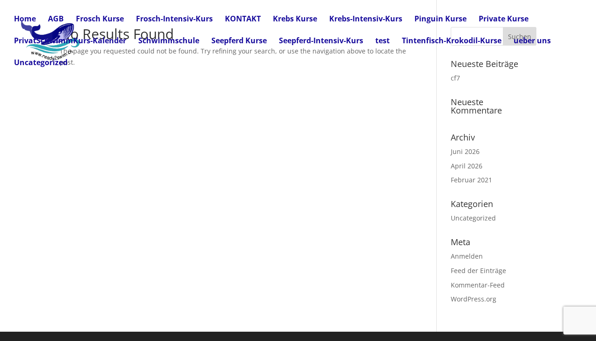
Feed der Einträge (478, 270)
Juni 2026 (465, 151)
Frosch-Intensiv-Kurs (174, 19)
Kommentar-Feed (478, 285)
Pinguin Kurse (440, 19)
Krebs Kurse (295, 19)
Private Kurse (503, 19)
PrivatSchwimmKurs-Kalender (70, 41)
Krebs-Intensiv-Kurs (365, 19)
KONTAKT (243, 19)
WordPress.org (473, 298)
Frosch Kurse (100, 19)
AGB (56, 19)
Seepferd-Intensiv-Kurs (321, 41)
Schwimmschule (168, 41)
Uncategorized (41, 63)
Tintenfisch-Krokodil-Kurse (451, 41)
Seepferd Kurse (239, 41)
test (382, 41)
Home (25, 19)
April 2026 (466, 165)
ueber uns (532, 41)
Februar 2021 (471, 179)
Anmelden (467, 256)
